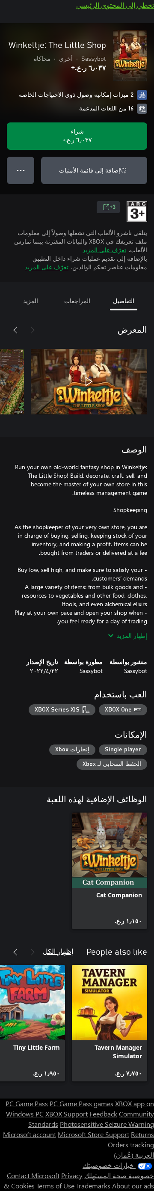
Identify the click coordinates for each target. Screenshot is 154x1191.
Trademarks (93, 1185)
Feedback (103, 1113)
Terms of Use (55, 1185)
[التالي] (15, 330)
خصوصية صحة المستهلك (119, 1175)
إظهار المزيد (132, 635)
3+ (113, 207)
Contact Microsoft (33, 1175)
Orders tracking (131, 1144)
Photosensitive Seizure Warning (107, 1124)
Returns (142, 1134)
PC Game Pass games (81, 1103)
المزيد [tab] (30, 301)
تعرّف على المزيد (104, 250)
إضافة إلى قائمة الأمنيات (89, 170)
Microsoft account (29, 1134)
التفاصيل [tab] (123, 301)
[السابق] (32, 330)
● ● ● (21, 170)
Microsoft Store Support (93, 1134)
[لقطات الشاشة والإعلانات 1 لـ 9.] (89, 381)
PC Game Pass (27, 1103)
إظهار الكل (58, 951)
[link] (109, 871)
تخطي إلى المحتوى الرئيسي (115, 4)
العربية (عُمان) (134, 1154)
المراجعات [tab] (77, 301)
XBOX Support (66, 1113)
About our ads (133, 1185)
